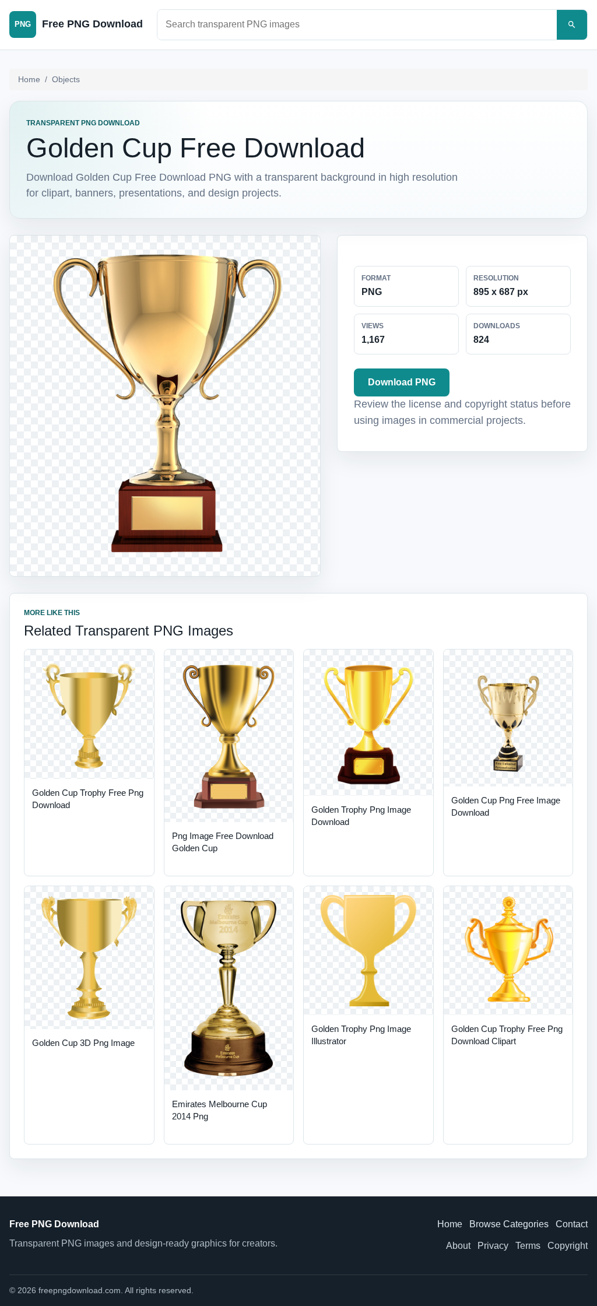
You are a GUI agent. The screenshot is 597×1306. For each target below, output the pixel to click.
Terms (527, 1246)
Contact (572, 1224)
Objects (66, 79)
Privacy (492, 1246)
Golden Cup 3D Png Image (83, 1043)
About (458, 1246)
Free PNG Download (54, 1224)
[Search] (572, 25)
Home (29, 79)
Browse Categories (509, 1224)
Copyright (567, 1246)
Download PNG (402, 382)
